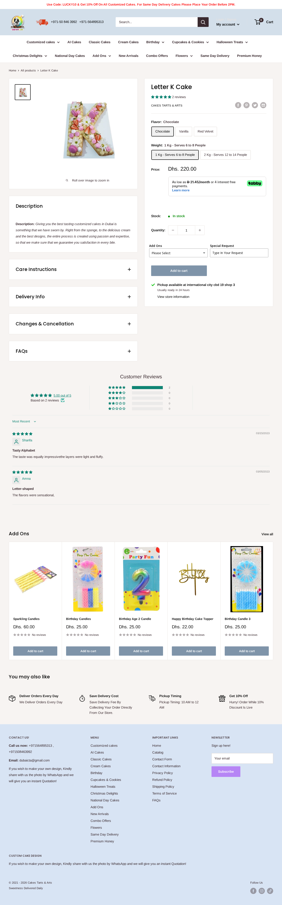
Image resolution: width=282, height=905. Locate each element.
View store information (173, 297)
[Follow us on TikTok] (270, 891)
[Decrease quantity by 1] (173, 230)
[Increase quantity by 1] (199, 230)
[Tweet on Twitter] (255, 105)
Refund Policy (162, 780)
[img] (22, 434)
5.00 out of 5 (62, 395)
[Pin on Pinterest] (246, 105)
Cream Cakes (128, 42)
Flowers (182, 56)
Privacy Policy (162, 773)
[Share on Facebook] (238, 105)
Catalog (157, 752)
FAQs (156, 800)
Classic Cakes (99, 42)
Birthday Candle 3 (237, 619)
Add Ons (99, 56)
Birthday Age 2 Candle (135, 619)
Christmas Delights (27, 56)
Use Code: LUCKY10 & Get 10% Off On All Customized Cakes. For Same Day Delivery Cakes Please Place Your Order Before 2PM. (141, 4)
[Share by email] (263, 105)
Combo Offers (157, 56)
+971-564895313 (91, 22)
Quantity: (158, 230)
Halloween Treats (230, 42)
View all (268, 534)
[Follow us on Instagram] (262, 891)
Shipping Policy (163, 786)
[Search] (203, 22)
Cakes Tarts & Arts (166, 105)
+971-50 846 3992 (64, 22)
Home (12, 70)
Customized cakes (41, 42)
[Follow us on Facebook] (253, 891)
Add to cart (178, 270)
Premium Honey (249, 56)
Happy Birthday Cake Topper (192, 619)
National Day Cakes (70, 56)
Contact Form (162, 759)
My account (226, 24)
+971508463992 (20, 752)
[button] (161, 97)
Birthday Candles (78, 619)
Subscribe (226, 771)
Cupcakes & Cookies (188, 42)
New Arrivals (128, 56)
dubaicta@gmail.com (34, 760)
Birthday (153, 42)
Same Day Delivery (214, 56)
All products (28, 70)
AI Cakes (74, 42)
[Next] (273, 601)
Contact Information (166, 766)
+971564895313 (40, 745)
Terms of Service (164, 793)
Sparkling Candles (26, 619)
